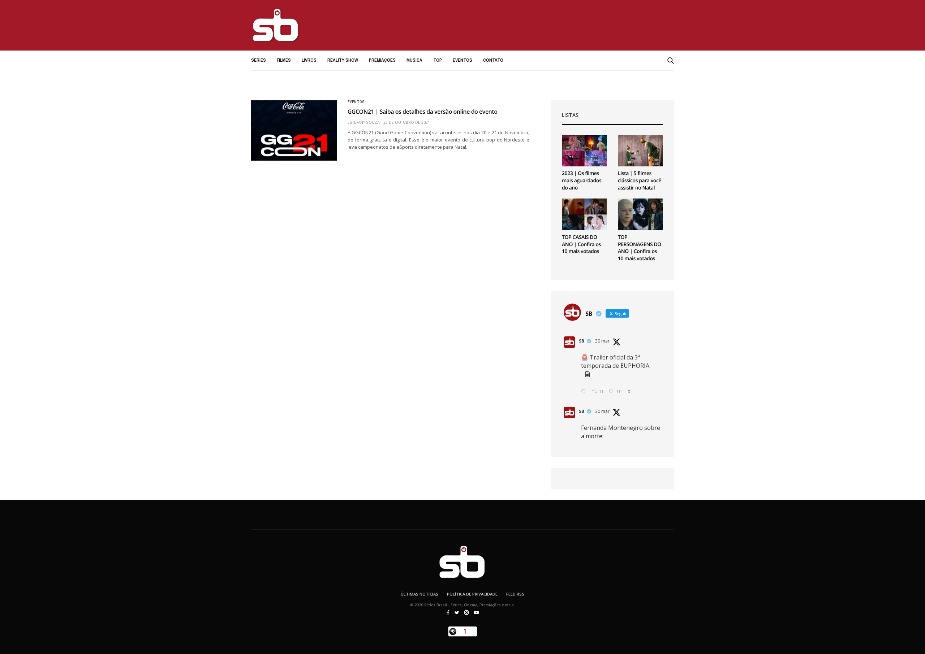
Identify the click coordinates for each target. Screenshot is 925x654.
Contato (493, 60)
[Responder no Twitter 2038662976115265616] (584, 392)
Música (414, 60)
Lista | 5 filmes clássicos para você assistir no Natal (639, 180)
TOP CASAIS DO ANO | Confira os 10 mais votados (581, 244)
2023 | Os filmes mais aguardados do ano (581, 180)
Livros (309, 60)
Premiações (382, 60)
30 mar (602, 341)
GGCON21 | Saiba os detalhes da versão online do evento (423, 111)
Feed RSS (515, 594)
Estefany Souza (363, 122)
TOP (437, 60)
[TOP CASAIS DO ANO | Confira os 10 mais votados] (584, 214)
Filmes (284, 60)
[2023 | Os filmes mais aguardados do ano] (584, 151)
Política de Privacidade (472, 594)
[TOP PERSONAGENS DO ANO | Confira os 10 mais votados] (640, 214)
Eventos (462, 60)
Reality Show (342, 60)
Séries (258, 60)
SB (581, 341)
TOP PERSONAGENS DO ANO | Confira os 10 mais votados (639, 248)
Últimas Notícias (419, 594)
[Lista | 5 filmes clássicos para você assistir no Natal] (640, 151)
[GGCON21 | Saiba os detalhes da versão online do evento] (294, 130)
